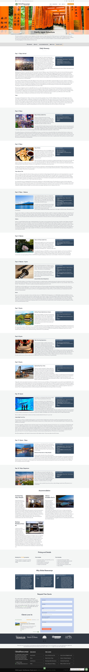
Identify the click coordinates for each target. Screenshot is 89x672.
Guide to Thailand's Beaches (65, 658)
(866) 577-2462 (23, 606)
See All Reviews (18, 619)
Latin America (32, 660)
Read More (22, 629)
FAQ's (31, 663)
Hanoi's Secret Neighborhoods (66, 655)
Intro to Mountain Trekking (50, 663)
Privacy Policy (48, 670)
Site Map (53, 670)
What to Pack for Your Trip (65, 663)
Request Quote (59, 44)
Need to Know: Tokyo (49, 658)
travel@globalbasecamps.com (22, 663)
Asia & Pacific (32, 655)
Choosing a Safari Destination (50, 660)
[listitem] (25, 626)
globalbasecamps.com (41, 670)
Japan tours (50, 646)
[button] (37, 619)
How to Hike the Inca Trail (50, 655)
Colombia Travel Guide (64, 660)
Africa (31, 658)
